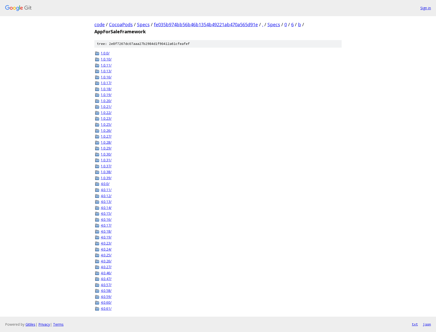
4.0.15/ (106, 213)
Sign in (425, 8)
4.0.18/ (106, 231)
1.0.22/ (106, 112)
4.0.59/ (106, 296)
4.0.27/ (106, 266)
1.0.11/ (106, 65)
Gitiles (30, 324)
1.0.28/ (106, 142)
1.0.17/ (106, 82)
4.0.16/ (106, 219)
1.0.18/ (106, 88)
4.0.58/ (106, 290)
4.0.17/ (106, 225)
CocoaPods (121, 24)
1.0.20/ (106, 100)
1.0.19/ (106, 94)
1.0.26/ (106, 130)
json (427, 324)
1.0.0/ (105, 53)
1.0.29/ (106, 148)
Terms (58, 324)
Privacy (44, 324)
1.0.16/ (106, 77)
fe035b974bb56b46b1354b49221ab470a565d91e (206, 24)
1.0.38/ (106, 171)
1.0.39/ (106, 177)
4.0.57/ (106, 284)
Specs (143, 24)
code (99, 24)
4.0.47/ (106, 278)
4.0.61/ (106, 308)
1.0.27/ (106, 136)
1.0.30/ (106, 154)
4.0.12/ (106, 195)
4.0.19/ (106, 237)
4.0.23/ (106, 243)
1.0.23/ (106, 118)
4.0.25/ (106, 255)
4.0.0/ (105, 183)
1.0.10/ (106, 59)
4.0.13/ (106, 201)
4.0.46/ (106, 272)
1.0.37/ (106, 166)
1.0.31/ (106, 160)
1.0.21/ (106, 106)
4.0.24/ (106, 249)
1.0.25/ (106, 124)
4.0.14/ (106, 207)
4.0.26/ (106, 261)
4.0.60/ (106, 302)
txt (415, 324)
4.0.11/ (106, 189)
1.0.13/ (106, 71)
